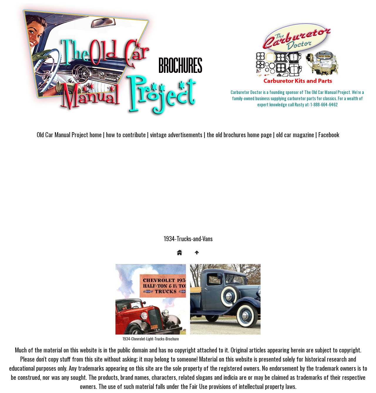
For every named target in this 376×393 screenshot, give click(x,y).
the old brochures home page (239, 134)
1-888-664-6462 (324, 104)
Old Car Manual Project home (69, 134)
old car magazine (295, 134)
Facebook (328, 134)
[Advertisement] (188, 190)
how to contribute (126, 134)
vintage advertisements (176, 134)
